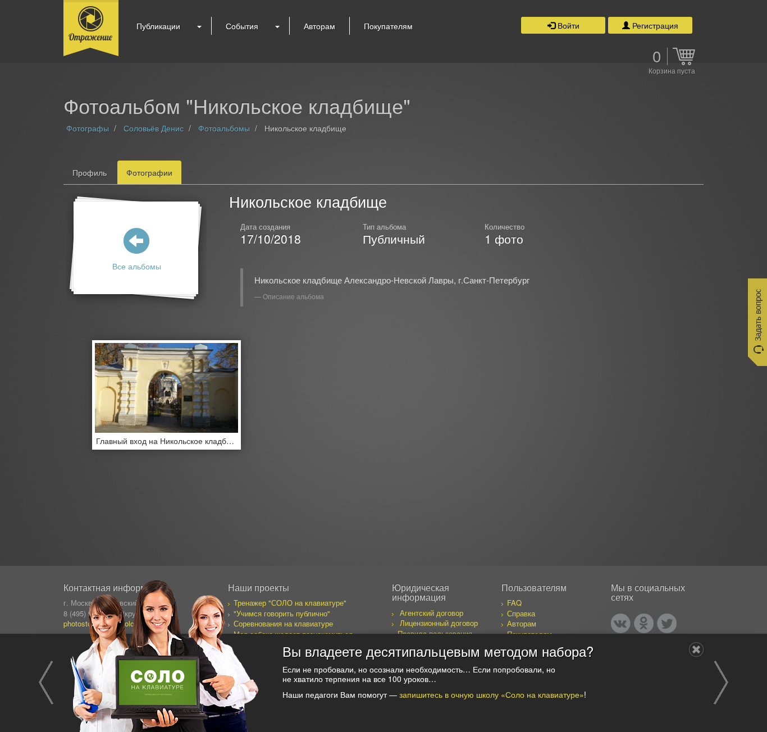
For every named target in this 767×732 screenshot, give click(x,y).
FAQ (514, 602)
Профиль (89, 172)
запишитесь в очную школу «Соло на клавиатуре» (491, 693)
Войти (567, 25)
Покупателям (388, 25)
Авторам (319, 25)
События (242, 25)
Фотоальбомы (224, 128)
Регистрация (654, 25)
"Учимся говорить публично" (282, 613)
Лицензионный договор (439, 622)
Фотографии (149, 172)
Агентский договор (431, 612)
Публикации (158, 25)
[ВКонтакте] (621, 623)
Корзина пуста (672, 71)
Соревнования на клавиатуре (283, 623)
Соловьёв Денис (154, 128)
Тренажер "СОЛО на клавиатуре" (290, 602)
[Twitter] (667, 623)
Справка (521, 613)
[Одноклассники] (644, 623)
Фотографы (87, 128)
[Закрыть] (696, 649)
